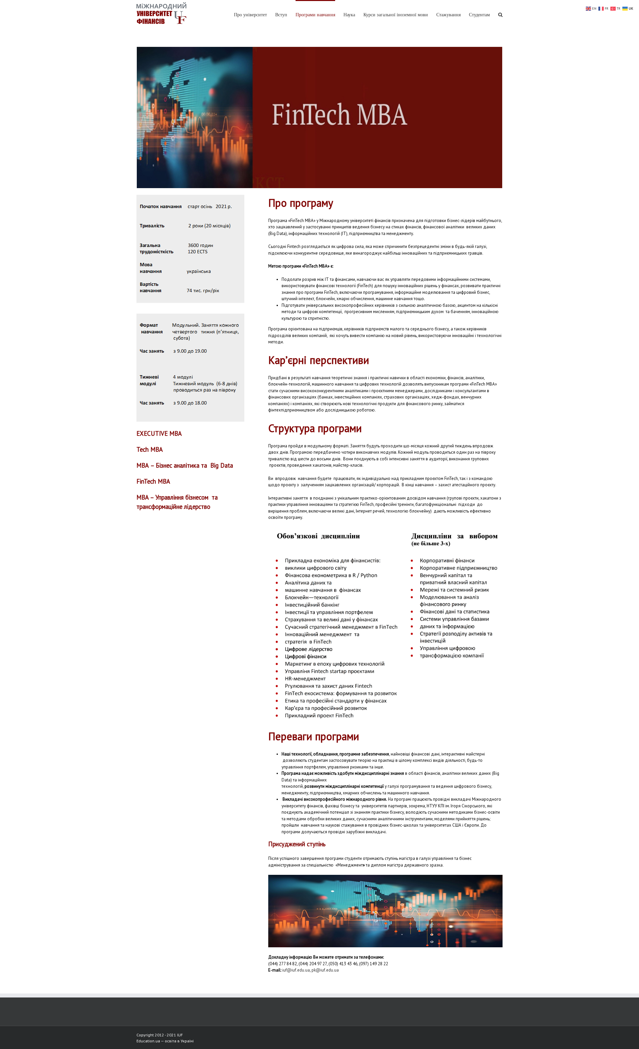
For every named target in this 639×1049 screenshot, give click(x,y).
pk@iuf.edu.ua (325, 970)
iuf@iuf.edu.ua (296, 970)
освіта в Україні (179, 1040)
